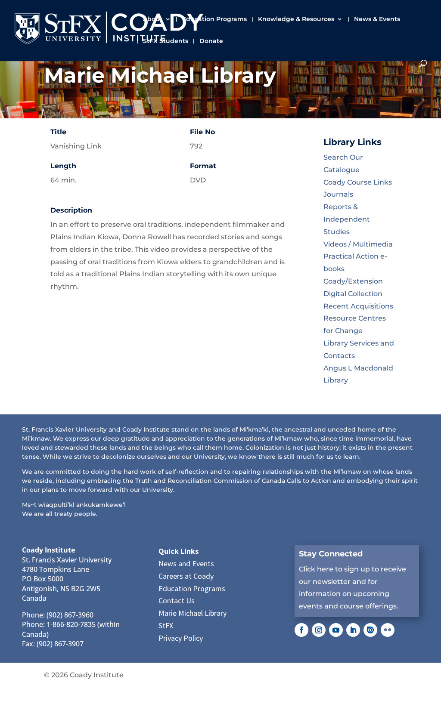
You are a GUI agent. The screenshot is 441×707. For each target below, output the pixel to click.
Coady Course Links (357, 182)
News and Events (186, 563)
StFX (165, 625)
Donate (211, 41)
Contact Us (176, 600)
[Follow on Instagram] (319, 630)
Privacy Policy (180, 638)
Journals (338, 194)
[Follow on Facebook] (301, 630)
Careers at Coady (186, 576)
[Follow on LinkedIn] (353, 630)
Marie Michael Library (192, 613)
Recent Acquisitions (358, 306)
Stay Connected (331, 554)
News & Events (377, 19)
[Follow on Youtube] (336, 630)
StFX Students (165, 41)
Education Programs (214, 19)
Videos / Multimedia (358, 244)
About (152, 19)
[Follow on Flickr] (387, 630)
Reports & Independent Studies (346, 219)
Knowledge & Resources (296, 19)
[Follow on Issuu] (370, 630)
